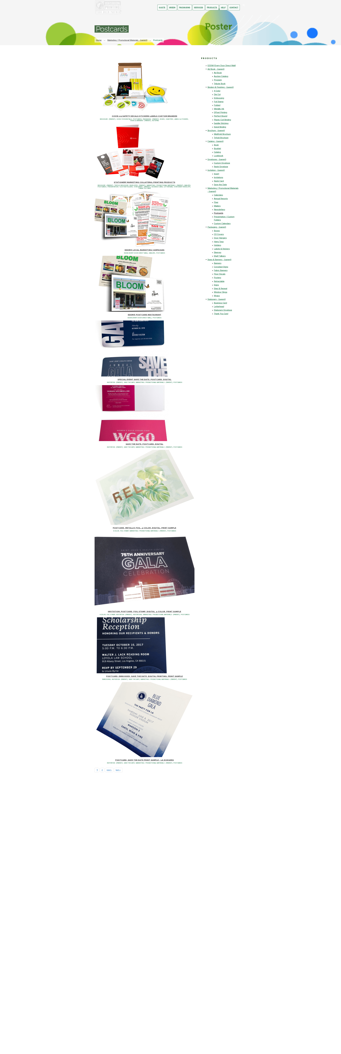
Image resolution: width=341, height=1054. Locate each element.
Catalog (217, 152)
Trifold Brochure (221, 138)
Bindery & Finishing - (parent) (221, 87)
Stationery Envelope (223, 310)
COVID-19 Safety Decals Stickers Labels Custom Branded (144, 116)
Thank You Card (221, 314)
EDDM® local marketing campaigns (145, 250)
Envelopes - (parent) (217, 159)
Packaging (184, 7)
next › (109, 770)
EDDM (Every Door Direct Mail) (222, 65)
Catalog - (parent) (216, 141)
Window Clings (220, 292)
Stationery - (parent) (217, 299)
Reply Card (219, 181)
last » (118, 770)
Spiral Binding (220, 127)
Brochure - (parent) (216, 130)
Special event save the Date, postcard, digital (144, 379)
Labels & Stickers (222, 249)
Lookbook (218, 156)
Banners (217, 263)
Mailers (217, 206)
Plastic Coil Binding (222, 120)
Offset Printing (220, 112)
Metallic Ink (219, 109)
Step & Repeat (220, 288)
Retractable (219, 281)
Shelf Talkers (220, 256)
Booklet (217, 148)
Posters (217, 277)
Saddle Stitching (221, 123)
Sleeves (217, 252)
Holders (217, 245)
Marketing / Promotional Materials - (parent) (127, 40)
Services (198, 7)
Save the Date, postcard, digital (144, 444)
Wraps (217, 296)
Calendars (218, 195)
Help (223, 7)
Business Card (220, 303)
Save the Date (220, 184)
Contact (234, 7)
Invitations (218, 177)
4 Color (217, 91)
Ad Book (218, 73)
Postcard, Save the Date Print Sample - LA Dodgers (144, 760)
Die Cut (217, 94)
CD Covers (219, 234)
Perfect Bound (220, 116)
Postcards (218, 213)
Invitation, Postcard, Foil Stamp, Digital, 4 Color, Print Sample (144, 612)
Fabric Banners (221, 270)
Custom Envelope (222, 163)
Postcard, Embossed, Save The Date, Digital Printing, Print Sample (144, 676)
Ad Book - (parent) (216, 69)
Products (212, 7)
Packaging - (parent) (217, 227)
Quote (162, 7)
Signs (216, 285)
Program (218, 80)
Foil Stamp (219, 101)
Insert (216, 174)
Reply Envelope (221, 166)
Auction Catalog (221, 76)
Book (216, 145)
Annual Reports (221, 198)
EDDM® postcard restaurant (144, 315)
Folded (217, 105)
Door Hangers (220, 238)
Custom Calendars (222, 223)
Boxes (217, 231)
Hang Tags (219, 241)
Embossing (219, 98)
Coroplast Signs (221, 267)
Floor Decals (219, 274)
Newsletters (219, 209)
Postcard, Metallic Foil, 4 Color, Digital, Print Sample (144, 528)
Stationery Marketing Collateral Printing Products (144, 182)
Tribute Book (220, 83)
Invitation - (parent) (216, 170)
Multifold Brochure (222, 134)
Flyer (216, 202)
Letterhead (219, 306)
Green (172, 7)
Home (99, 40)
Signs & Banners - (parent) (219, 259)
